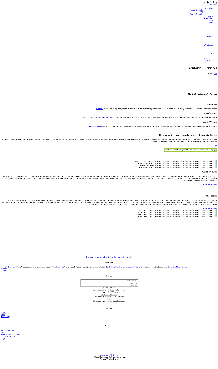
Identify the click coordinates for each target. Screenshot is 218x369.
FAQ (201, 12)
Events (210, 20)
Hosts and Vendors (115, 267)
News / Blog (208, 18)
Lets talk (214, 145)
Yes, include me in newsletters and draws (107, 290)
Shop (211, 22)
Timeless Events (58, 267)
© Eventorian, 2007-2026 (109, 355)
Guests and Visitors (133, 267)
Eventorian (209, 8)
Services (210, 16)
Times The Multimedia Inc (177, 267)
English (205, 58)
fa (212, 53)
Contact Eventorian (196, 14)
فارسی (205, 61)
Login (3, 339)
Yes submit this (109, 288)
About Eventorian (197, 10)
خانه (215, 74)
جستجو (210, 36)
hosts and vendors (108, 117)
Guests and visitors (95, 126)
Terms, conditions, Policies (10, 334)
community (100, 109)
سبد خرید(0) (208, 45)
